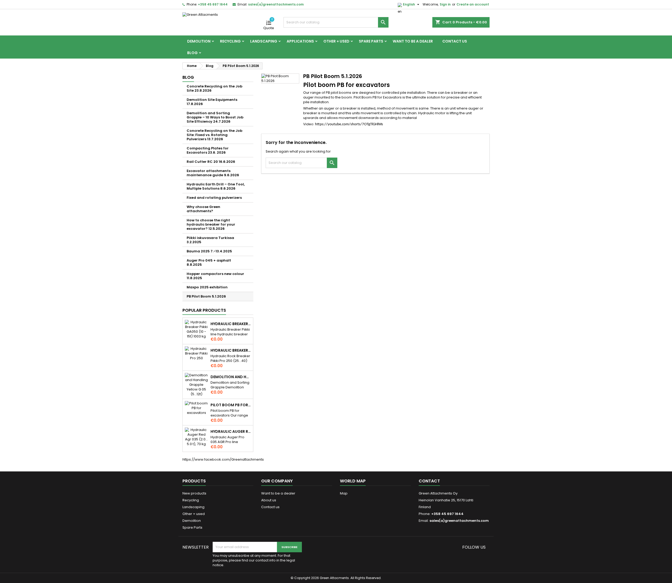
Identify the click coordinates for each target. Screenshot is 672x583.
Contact (429, 481)
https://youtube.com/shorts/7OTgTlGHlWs (349, 124)
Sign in (445, 4)
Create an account (472, 4)
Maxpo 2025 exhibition (207, 287)
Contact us (454, 41)
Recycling (230, 41)
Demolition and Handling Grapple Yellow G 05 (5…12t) (231, 376)
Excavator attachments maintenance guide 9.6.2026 (213, 173)
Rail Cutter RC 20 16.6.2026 (211, 161)
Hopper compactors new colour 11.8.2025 (215, 275)
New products (194, 493)
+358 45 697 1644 (213, 4)
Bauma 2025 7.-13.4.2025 (209, 251)
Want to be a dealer (413, 41)
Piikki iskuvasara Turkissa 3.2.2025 (210, 239)
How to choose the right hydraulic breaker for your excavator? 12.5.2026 (211, 224)
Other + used (336, 41)
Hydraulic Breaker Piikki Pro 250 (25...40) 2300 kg (231, 350)
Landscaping (263, 41)
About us (268, 500)
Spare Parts (371, 41)
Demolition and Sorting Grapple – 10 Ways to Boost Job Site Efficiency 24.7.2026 (215, 117)
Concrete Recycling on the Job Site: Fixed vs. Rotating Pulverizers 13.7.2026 (214, 135)
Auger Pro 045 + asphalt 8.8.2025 (209, 262)
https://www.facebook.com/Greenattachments (223, 459)
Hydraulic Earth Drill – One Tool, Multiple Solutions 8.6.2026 (216, 186)
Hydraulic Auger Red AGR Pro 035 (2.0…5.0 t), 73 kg (231, 431)
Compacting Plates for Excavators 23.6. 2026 (208, 150)
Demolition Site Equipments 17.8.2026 (212, 101)
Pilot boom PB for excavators (231, 405)
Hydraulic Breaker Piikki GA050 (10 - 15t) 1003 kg (231, 323)
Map (344, 493)
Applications (300, 41)
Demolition (199, 41)
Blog (192, 52)
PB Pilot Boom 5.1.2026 (206, 296)
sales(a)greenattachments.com (276, 4)
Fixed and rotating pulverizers (214, 197)
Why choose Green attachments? (203, 209)
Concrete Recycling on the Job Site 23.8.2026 (214, 88)
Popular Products (204, 310)
